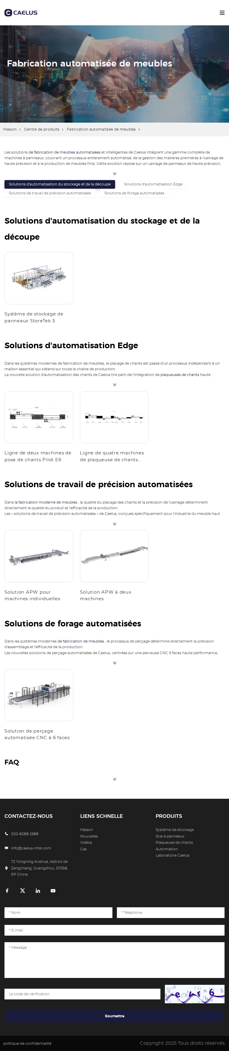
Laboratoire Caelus (172, 855)
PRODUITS (169, 816)
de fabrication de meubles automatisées (64, 152)
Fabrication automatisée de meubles (101, 129)
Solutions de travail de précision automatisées (50, 193)
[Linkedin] (38, 891)
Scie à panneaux (170, 836)
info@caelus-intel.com (31, 848)
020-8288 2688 (24, 834)
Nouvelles (89, 836)
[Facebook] (7, 891)
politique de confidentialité (27, 1043)
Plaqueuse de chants (174, 842)
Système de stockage (175, 830)
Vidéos (86, 842)
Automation (167, 849)
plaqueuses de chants (179, 375)
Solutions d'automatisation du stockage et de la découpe (60, 184)
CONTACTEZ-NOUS (28, 816)
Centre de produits (42, 129)
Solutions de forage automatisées (134, 193)
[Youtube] (53, 891)
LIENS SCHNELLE (101, 816)
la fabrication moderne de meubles (46, 502)
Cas (83, 849)
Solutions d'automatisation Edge (153, 184)
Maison (10, 129)
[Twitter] (23, 891)
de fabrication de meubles (81, 641)
